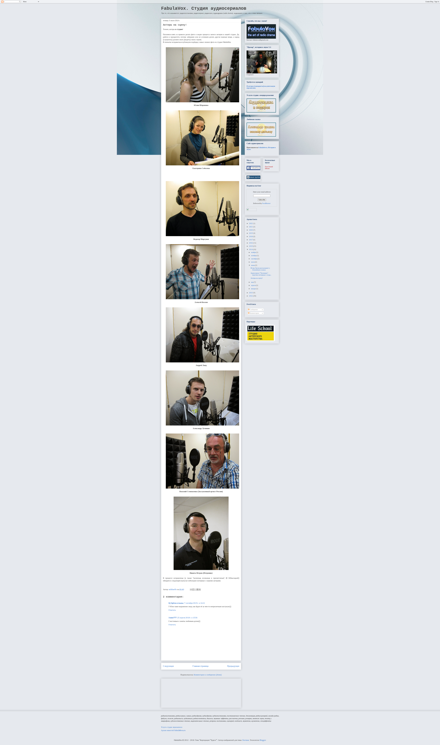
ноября (253, 252)
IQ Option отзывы (176, 603)
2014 (251, 249)
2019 (251, 233)
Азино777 (172, 618)
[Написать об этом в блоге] (193, 589)
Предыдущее (233, 666)
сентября (254, 259)
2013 (251, 293)
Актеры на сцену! (257, 278)
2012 (251, 296)
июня (253, 265)
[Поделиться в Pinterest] (200, 589)
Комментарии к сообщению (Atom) (208, 675)
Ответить (172, 610)
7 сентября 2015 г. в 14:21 (194, 603)
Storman (245, 740)
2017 (251, 240)
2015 (251, 246)
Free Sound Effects (269, 167)
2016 (251, 243)
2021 (251, 227)
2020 (251, 230)
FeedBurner (266, 203)
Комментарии (254, 313)
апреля (253, 285)
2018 (251, 236)
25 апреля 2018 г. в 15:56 (187, 618)
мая (252, 282)
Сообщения (253, 309)
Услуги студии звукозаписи (171, 727)
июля (253, 262)
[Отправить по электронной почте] (191, 589)
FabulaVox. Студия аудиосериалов (203, 8)
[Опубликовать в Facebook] (197, 589)
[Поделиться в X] (195, 589)
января (253, 289)
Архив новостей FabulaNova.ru (173, 730)
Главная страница (200, 666)
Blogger (263, 740)
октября (254, 255)
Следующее (168, 666)
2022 (251, 223)
